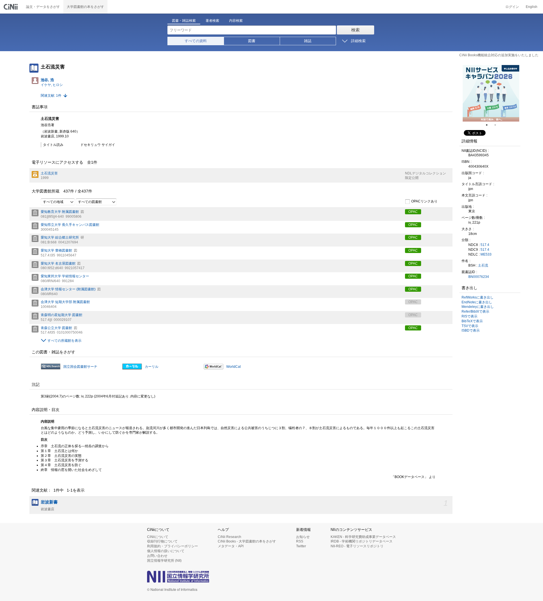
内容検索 (236, 21)
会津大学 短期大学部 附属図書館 (65, 302)
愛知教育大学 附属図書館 (60, 212)
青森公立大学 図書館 (56, 328)
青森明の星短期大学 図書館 (61, 315)
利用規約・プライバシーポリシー (172, 546)
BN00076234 (478, 277)
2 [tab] (497, 125)
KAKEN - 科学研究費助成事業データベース (363, 537)
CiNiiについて (157, 537)
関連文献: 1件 (51, 96)
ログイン (512, 7)
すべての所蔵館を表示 (64, 341)
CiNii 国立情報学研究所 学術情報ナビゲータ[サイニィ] (11, 7)
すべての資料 (196, 41)
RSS (299, 541)
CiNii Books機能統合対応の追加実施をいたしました (498, 55)
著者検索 (212, 21)
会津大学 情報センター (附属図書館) (68, 289)
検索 (355, 29)
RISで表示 (469, 316)
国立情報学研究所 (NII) (164, 561)
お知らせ (303, 537)
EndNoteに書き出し (477, 302)
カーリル (151, 367)
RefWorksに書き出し (478, 297)
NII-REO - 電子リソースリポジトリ (357, 546)
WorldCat (233, 367)
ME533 (486, 254)
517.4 (484, 245)
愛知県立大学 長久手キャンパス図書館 (70, 225)
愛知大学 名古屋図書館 (58, 263)
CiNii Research (229, 537)
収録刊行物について (162, 541)
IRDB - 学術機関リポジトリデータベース (362, 541)
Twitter (301, 546)
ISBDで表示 (471, 330)
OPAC (413, 212)
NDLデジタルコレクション (425, 173)
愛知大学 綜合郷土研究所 (60, 237)
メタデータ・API (231, 546)
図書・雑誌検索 (184, 21)
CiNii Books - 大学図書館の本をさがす (247, 541)
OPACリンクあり (424, 201)
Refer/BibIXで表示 (475, 312)
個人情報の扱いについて (165, 551)
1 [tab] (489, 125)
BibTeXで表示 (472, 321)
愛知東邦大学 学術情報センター (65, 276)
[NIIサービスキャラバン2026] (491, 93)
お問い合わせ (157, 556)
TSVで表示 (470, 326)
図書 (251, 41)
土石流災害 (49, 173)
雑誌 (307, 41)
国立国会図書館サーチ (80, 367)
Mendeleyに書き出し (478, 307)
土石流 (483, 265)
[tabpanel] (491, 93)
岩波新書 (49, 502)
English (531, 7)
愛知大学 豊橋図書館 (56, 250)
